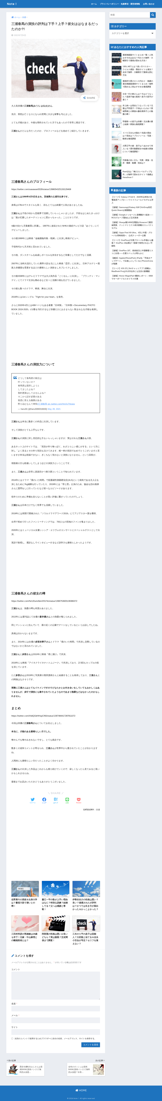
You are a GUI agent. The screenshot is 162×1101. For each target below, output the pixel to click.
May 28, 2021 (54, 409)
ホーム (94, 4)
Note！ (12, 4)
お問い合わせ (148, 4)
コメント (15, 969)
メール (15, 1015)
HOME (82, 1090)
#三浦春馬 (42, 404)
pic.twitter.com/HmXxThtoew (61, 404)
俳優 (98, 809)
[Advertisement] (55, 154)
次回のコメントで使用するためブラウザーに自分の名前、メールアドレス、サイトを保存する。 (55, 1038)
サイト (14, 1027)
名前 (14, 1004)
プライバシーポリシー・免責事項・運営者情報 (120, 4)
